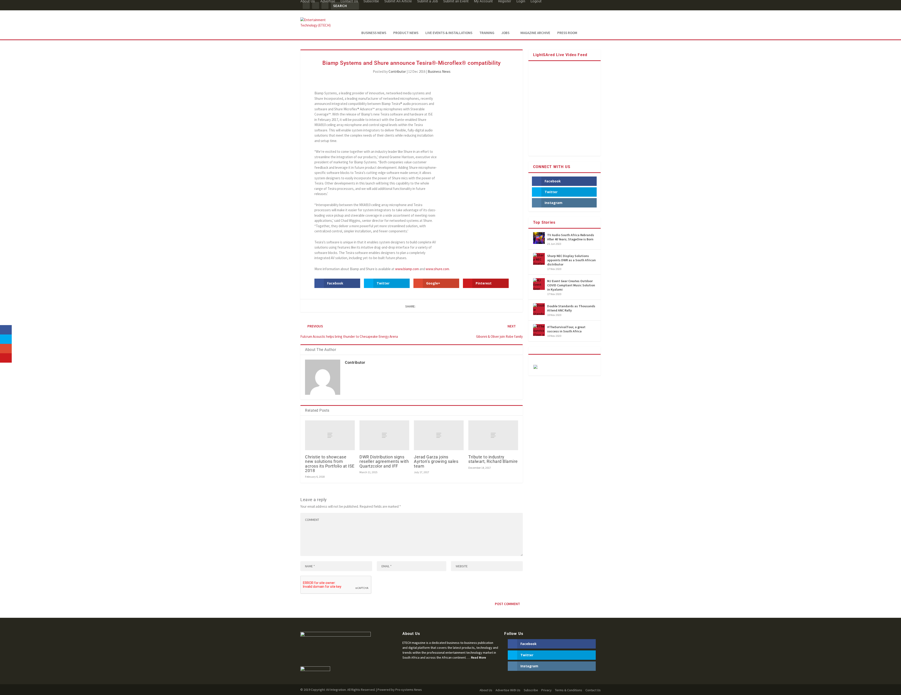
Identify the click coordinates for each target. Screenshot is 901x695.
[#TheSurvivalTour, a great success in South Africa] (539, 330)
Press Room (567, 33)
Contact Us (593, 690)
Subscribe (531, 690)
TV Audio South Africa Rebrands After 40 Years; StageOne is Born (570, 237)
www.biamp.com (407, 269)
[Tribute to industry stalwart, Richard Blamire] (493, 435)
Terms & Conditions (568, 690)
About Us (486, 690)
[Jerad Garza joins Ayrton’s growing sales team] (439, 435)
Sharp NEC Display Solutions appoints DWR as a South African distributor (571, 260)
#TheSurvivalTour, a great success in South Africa (566, 329)
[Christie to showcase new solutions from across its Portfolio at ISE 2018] (330, 435)
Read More (478, 657)
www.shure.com (437, 269)
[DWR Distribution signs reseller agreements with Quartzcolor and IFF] (384, 435)
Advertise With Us (508, 690)
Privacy (546, 690)
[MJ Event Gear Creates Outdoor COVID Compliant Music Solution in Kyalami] (539, 284)
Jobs (505, 33)
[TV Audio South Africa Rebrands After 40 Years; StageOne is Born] (539, 238)
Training (486, 33)
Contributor (397, 71)
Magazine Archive (535, 33)
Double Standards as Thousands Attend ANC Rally (571, 308)
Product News (405, 33)
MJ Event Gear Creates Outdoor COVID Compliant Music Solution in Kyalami (571, 285)
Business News (373, 33)
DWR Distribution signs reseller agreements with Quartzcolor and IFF (384, 461)
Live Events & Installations (448, 33)
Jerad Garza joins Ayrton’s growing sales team (436, 461)
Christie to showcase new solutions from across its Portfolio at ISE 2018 (330, 463)
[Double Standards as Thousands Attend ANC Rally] (539, 309)
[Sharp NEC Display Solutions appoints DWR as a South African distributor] (539, 259)
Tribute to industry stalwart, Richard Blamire (493, 459)
